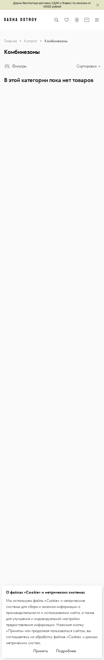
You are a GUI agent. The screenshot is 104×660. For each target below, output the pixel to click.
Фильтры (19, 66)
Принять (40, 650)
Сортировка (86, 66)
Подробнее (66, 650)
